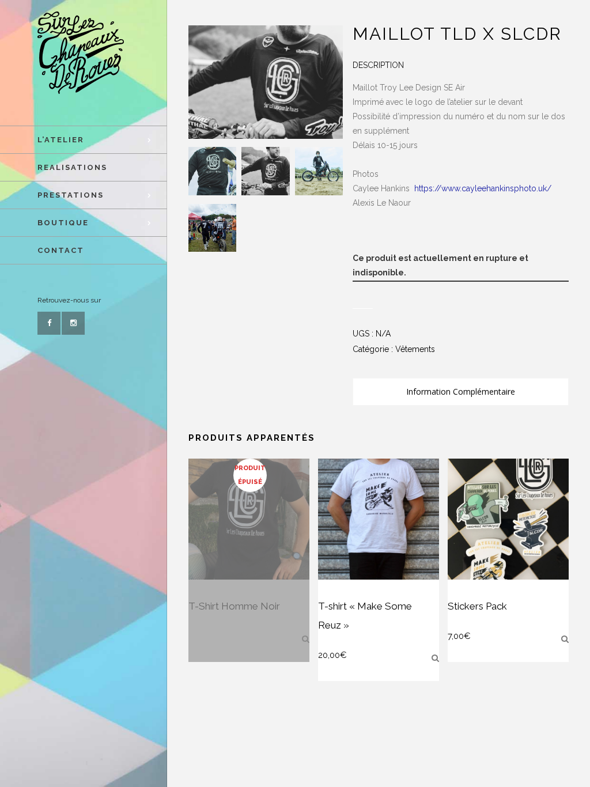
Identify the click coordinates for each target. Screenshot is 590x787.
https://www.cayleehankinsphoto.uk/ (482, 188)
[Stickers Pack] (565, 639)
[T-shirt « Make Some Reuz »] (435, 658)
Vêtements (415, 349)
